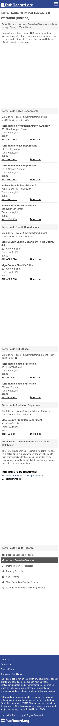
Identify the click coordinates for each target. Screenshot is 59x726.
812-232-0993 (9, 377)
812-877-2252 (9, 139)
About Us (5, 659)
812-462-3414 (9, 433)
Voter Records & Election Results (22, 582)
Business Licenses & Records (20, 554)
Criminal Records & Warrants (20, 560)
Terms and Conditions (11, 674)
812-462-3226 (9, 259)
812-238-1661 (9, 159)
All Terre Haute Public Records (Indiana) (25, 587)
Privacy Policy (7, 669)
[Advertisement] (29, 74)
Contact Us (6, 664)
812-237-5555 (9, 219)
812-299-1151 (9, 199)
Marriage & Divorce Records (19, 565)
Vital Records (12, 576)
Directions (35, 139)
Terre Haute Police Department (19, 472)
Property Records (14, 571)
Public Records (9, 24)
